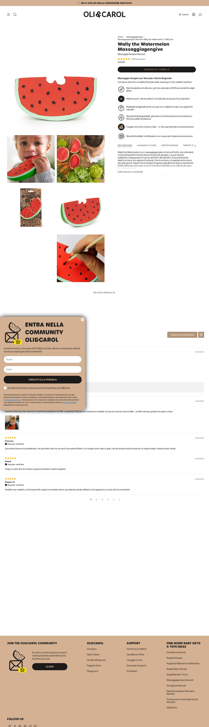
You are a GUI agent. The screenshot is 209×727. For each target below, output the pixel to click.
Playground (92, 671)
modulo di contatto (69, 402)
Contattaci (132, 671)
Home (120, 37)
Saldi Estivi (172, 707)
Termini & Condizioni (136, 649)
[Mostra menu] (8, 14)
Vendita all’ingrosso (96, 660)
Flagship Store (94, 665)
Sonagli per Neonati (176, 685)
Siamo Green (93, 654)
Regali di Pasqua (174, 658)
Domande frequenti (136, 665)
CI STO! (50, 666)
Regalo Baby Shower (177, 669)
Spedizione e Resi (135, 654)
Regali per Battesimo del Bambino (183, 663)
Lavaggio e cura (134, 660)
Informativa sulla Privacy (12, 400)
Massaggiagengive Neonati (180, 680)
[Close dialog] (82, 319)
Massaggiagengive (135, 37)
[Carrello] (200, 14)
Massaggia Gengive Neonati (131, 54)
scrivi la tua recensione (182, 335)
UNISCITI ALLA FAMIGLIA (43, 379)
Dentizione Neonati (176, 652)
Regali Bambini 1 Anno (177, 674)
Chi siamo (92, 649)
